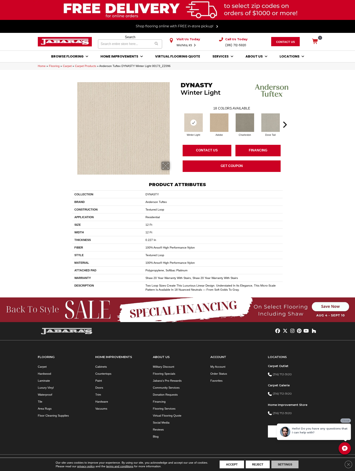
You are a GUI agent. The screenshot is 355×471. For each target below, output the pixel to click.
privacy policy (86, 466)
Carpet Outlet (278, 366)
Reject (257, 464)
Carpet (67, 66)
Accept (232, 464)
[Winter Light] (193, 122)
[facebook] (277, 331)
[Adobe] (219, 122)
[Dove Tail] (270, 122)
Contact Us (207, 150)
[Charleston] (245, 122)
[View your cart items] (315, 42)
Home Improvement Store (287, 405)
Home (42, 66)
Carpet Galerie (279, 385)
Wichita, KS (184, 45)
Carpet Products (85, 66)
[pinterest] (299, 331)
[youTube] (306, 331)
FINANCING (258, 150)
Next (285, 118)
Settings (285, 464)
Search (130, 37)
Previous (178, 118)
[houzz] (313, 331)
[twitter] (284, 331)
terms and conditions (119, 466)
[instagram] (291, 331)
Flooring (54, 66)
